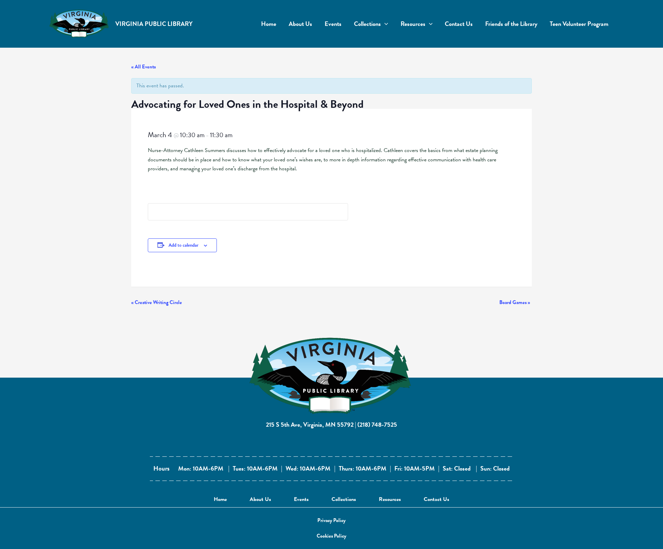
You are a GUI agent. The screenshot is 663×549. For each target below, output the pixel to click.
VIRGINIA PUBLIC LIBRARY (154, 23)
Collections (344, 499)
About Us (260, 499)
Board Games (514, 302)
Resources (390, 499)
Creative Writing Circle (156, 302)
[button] (331, 520)
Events (301, 499)
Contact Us (436, 499)
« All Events (143, 66)
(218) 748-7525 (377, 424)
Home (220, 499)
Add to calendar (184, 245)
